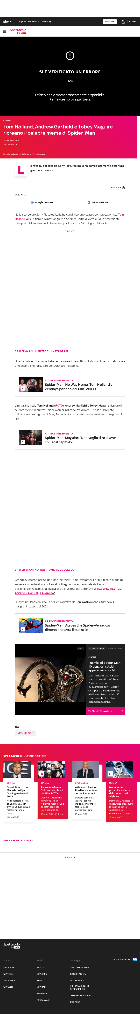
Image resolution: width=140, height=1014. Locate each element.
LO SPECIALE (106, 588)
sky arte (8, 987)
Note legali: (75, 960)
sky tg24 (8, 974)
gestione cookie (79, 967)
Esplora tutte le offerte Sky (35, 21)
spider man (26, 733)
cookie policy (78, 974)
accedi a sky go (122, 959)
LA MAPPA (47, 593)
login (133, 21)
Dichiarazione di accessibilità (79, 987)
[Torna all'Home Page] (18, 31)
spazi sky (42, 993)
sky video (9, 980)
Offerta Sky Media (80, 995)
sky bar (41, 987)
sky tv (40, 967)
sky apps (42, 974)
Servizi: (40, 960)
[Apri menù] (4, 31)
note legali (76, 980)
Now (39, 980)
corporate (76, 1002)
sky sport (9, 967)
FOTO (59, 405)
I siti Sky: (7, 960)
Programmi (43, 1000)
